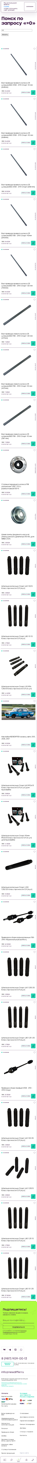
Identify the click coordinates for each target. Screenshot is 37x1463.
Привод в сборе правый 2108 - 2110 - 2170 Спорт (16, 1089)
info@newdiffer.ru (12, 1372)
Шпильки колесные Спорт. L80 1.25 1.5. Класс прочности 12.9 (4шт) (17, 1240)
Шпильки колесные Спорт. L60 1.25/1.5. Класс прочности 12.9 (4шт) (17, 1189)
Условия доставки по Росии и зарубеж (27, 1395)
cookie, (6, 6)
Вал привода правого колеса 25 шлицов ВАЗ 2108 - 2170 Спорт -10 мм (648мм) (17, 85)
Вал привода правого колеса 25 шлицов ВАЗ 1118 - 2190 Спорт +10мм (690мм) (16, 236)
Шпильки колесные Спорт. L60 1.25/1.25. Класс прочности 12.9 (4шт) (18, 989)
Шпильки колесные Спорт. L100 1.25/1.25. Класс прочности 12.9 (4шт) (16, 888)
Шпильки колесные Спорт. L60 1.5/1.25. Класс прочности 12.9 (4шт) (17, 1139)
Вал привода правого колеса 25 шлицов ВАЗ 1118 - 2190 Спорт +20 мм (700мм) (17, 286)
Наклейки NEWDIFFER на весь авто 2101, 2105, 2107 (18, 738)
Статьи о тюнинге (26, 1432)
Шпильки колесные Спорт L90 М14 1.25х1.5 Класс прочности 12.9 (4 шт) (16, 688)
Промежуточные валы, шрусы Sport (8, 1440)
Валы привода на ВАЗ (7, 1414)
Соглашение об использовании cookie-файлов (14, 1384)
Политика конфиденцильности (11, 1382)
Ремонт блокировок (27, 1424)
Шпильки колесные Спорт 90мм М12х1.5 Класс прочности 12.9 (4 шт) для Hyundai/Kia (16, 838)
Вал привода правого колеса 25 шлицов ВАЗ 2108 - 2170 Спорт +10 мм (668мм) (17, 135)
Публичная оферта (7, 1386)
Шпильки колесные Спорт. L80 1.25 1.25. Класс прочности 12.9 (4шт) (18, 1039)
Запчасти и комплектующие (7, 1424)
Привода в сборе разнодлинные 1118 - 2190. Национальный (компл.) (18, 938)
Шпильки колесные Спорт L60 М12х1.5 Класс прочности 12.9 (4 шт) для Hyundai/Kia (17, 788)
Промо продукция (8, 1453)
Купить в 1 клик (26, 92)
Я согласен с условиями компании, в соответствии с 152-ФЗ (14, 1332)
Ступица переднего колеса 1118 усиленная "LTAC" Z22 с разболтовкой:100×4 (15, 486)
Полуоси (4, 1428)
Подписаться (18, 1327)
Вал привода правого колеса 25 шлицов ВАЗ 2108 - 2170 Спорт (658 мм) (18, 186)
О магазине (24, 1413)
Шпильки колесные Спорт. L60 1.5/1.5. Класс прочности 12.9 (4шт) (17, 587)
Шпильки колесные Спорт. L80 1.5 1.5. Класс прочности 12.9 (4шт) (17, 637)
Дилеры (23, 1428)
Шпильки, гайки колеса (7, 1445)
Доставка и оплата (27, 1417)
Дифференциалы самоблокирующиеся (9, 1419)
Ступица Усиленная (8, 1449)
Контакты (23, 1435)
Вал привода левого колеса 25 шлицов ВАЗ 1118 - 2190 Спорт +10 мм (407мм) (16, 386)
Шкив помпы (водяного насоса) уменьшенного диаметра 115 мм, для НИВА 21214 (17, 537)
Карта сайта (24, 1453)
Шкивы (3, 1436)
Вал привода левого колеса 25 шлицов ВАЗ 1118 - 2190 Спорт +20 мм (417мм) (17, 336)
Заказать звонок (7, 1364)
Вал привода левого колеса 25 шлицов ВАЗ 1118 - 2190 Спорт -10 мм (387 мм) (16, 436)
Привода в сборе (7, 1432)
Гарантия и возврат (27, 1421)
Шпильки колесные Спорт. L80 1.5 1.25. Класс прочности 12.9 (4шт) (17, 1290)
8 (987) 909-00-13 (14, 1358)
